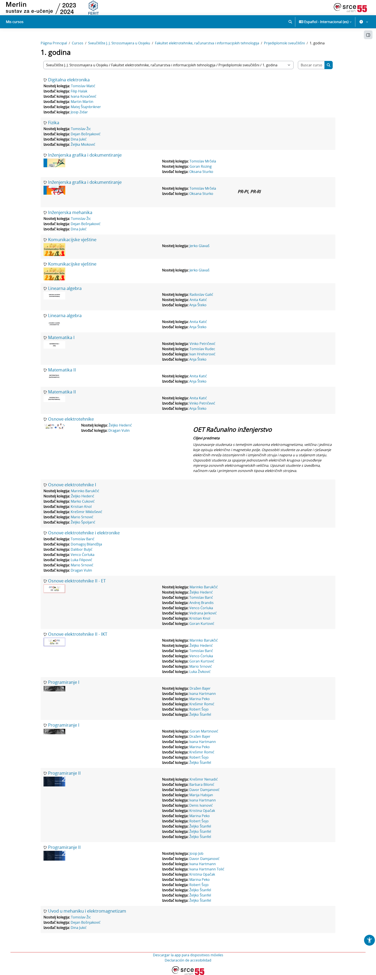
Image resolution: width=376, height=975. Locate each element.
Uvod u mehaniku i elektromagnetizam (87, 911)
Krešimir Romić (201, 704)
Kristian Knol (81, 506)
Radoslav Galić (201, 294)
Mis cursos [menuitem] (15, 21)
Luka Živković (200, 671)
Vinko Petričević (202, 343)
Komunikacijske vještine (72, 239)
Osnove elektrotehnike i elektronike (84, 532)
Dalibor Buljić (81, 549)
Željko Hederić (120, 425)
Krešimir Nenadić (204, 779)
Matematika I (61, 337)
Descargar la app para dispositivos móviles (188, 955)
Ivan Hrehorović (202, 354)
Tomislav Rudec (202, 348)
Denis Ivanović (201, 805)
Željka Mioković (83, 144)
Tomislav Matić (83, 86)
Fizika (53, 122)
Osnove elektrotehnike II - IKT (77, 634)
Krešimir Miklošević (86, 511)
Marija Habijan (201, 795)
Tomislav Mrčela (203, 161)
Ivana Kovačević (83, 96)
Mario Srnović (82, 517)
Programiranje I (63, 682)
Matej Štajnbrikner (86, 106)
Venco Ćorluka (82, 554)
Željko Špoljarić (83, 522)
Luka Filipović (81, 559)
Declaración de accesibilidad (188, 960)
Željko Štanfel (200, 714)
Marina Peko (199, 698)
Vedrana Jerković (203, 613)
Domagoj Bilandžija (86, 544)
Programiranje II (64, 773)
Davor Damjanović (204, 789)
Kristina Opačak (202, 810)
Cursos (77, 43)
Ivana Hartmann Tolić (206, 869)
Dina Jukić (79, 139)
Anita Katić (198, 299)
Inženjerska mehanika (70, 212)
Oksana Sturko (201, 171)
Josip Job (196, 853)
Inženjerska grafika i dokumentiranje (85, 155)
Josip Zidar (79, 112)
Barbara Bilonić (201, 784)
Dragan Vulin (119, 430)
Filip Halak (79, 91)
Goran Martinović (204, 731)
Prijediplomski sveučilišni (284, 43)
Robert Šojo (199, 709)
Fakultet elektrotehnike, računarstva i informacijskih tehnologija (207, 43)
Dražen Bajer (200, 688)
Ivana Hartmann (202, 693)
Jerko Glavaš (200, 245)
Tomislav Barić (82, 539)
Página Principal (54, 43)
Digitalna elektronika (69, 79)
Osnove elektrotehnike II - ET (77, 581)
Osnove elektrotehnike (71, 419)
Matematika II (62, 370)
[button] (290, 21)
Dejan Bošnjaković (86, 134)
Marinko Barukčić (85, 490)
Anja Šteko (197, 305)
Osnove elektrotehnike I (72, 484)
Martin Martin (82, 101)
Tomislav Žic (81, 128)
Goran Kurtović (201, 623)
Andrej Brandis (201, 602)
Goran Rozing (201, 166)
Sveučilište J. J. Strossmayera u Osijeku (119, 43)
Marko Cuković (83, 501)
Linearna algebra (65, 288)
